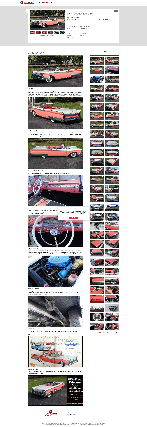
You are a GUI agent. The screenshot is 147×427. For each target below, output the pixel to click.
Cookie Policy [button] (82, 213)
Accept (73, 217)
